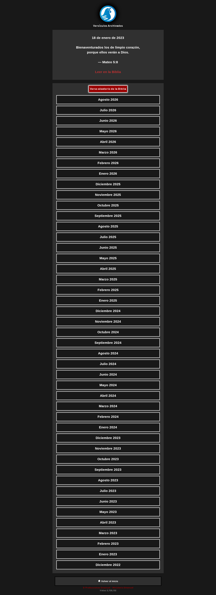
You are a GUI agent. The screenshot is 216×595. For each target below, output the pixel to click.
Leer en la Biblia (108, 72)
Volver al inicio (109, 581)
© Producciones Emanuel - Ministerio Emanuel (108, 587)
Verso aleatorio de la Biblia (108, 88)
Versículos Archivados (108, 25)
